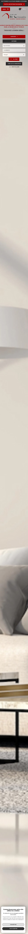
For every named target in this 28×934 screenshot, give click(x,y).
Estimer (14, 41)
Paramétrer (13, 924)
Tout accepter (13, 928)
